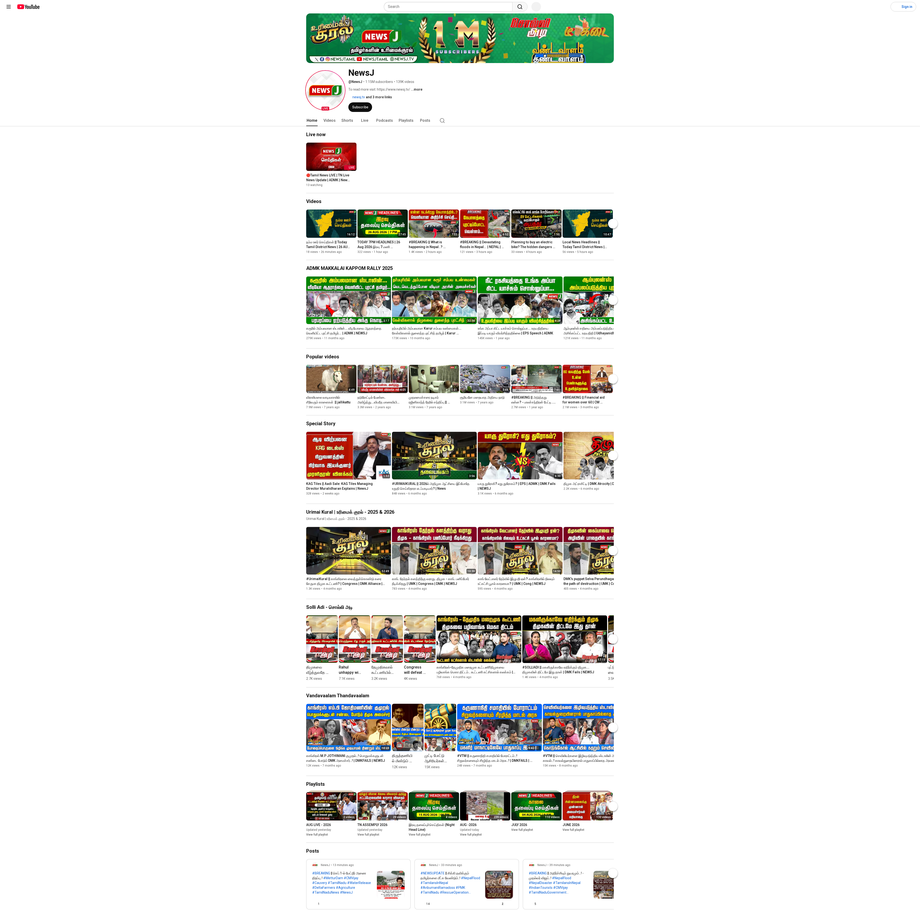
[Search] (520, 7)
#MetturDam (333, 878)
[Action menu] (403, 904)
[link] (358, 885)
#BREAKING (321, 873)
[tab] (312, 120)
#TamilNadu (337, 883)
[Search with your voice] (536, 7)
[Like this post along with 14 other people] (422, 904)
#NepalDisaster (540, 883)
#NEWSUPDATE (432, 873)
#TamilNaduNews (325, 892)
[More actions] (354, 176)
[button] (325, 90)
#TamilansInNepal (434, 883)
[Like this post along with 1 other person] (314, 904)
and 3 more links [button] (379, 97)
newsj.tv (358, 97)
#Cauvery (319, 883)
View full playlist (317, 834)
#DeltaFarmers (323, 888)
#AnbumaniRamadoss (437, 888)
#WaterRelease (359, 883)
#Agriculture (345, 888)
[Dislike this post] (325, 904)
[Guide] (9, 7)
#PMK (460, 888)
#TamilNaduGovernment (547, 892)
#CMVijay (351, 878)
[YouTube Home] (28, 6)
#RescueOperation (454, 892)
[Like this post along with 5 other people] (531, 904)
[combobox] (449, 7)
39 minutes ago (559, 865)
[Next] (613, 223)
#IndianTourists (540, 888)
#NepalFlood (470, 878)
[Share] (381, 904)
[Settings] (884, 7)
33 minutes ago (451, 865)
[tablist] (460, 120)
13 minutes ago (343, 865)
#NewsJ (346, 892)
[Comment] (393, 904)
